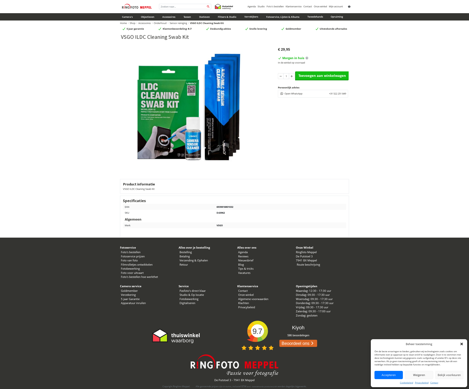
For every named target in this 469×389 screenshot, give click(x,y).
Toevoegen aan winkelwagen (322, 75)
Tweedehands (315, 16)
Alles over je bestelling (194, 247)
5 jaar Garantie (130, 299)
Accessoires (168, 16)
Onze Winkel (304, 247)
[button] (462, 344)
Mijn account (336, 6)
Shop (132, 23)
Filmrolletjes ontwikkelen (137, 264)
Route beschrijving (308, 264)
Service (184, 286)
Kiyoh (298, 327)
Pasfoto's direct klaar (193, 291)
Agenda (252, 6)
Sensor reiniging (178, 23)
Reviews (243, 256)
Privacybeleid (422, 382)
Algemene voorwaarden (253, 299)
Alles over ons (246, 247)
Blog (241, 264)
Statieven (204, 16)
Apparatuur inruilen (133, 303)
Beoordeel (295, 343)
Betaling (185, 256)
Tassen (187, 16)
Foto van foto (129, 260)
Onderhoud (160, 23)
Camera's (127, 16)
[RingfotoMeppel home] (137, 6)
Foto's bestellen (275, 6)
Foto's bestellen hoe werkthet (139, 277)
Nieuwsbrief (245, 260)
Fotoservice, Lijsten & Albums (282, 16)
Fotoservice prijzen (133, 256)
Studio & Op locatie (192, 295)
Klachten (243, 303)
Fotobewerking (130, 268)
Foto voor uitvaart (132, 273)
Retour (184, 264)
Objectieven (147, 16)
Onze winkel (320, 6)
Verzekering (128, 295)
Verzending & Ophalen (194, 260)
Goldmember (129, 291)
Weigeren (419, 375)
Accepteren (389, 375)
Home (123, 23)
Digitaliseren (187, 303)
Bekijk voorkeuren (449, 375)
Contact (434, 382)
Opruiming (337, 16)
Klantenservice (294, 6)
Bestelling (186, 252)
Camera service (130, 286)
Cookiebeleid (406, 382)
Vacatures (244, 273)
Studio (261, 6)
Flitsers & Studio (227, 16)
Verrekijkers (251, 16)
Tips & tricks (246, 268)
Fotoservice (128, 247)
